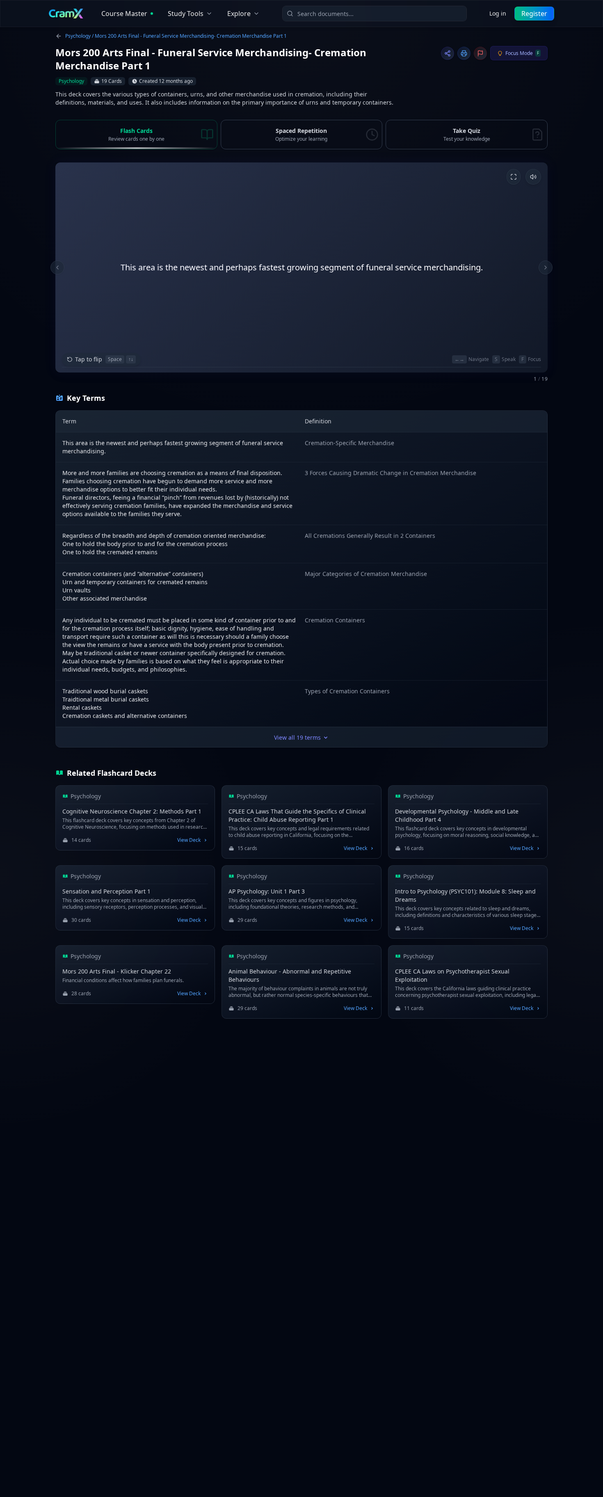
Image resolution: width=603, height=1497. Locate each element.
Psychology (78, 35)
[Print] (464, 53)
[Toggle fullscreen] (514, 177)
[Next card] (546, 267)
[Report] (480, 53)
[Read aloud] (533, 177)
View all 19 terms (297, 737)
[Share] (447, 53)
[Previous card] (57, 267)
